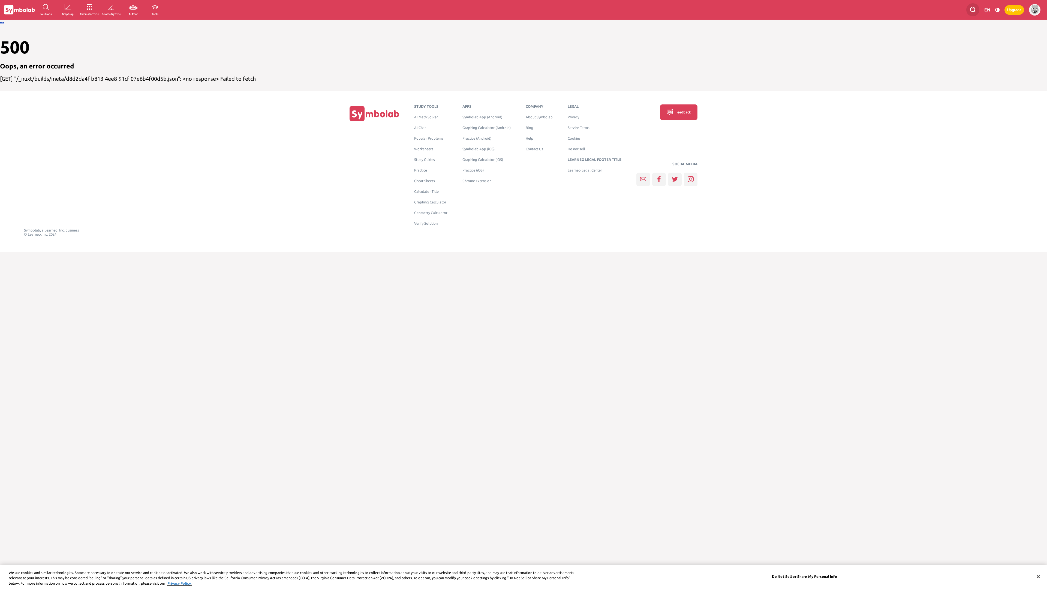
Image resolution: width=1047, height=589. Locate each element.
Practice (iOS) (473, 170)
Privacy (573, 117)
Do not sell (576, 149)
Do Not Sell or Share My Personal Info (804, 576)
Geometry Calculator (430, 213)
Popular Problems (428, 138)
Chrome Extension (476, 181)
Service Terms (578, 128)
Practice (420, 170)
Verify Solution (426, 223)
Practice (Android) (476, 138)
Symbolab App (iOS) (478, 149)
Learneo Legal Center (585, 170)
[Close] (1038, 576)
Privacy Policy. (179, 583)
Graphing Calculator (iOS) (482, 160)
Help (529, 138)
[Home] (374, 113)
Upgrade (1014, 10)
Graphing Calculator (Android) (486, 128)
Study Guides (424, 160)
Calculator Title (426, 192)
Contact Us (534, 149)
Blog (529, 128)
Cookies (574, 138)
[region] (523, 577)
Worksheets (423, 149)
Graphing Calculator (430, 202)
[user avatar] (1034, 10)
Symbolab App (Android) (482, 117)
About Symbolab (539, 117)
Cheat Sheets (424, 181)
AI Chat (420, 128)
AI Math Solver (426, 117)
